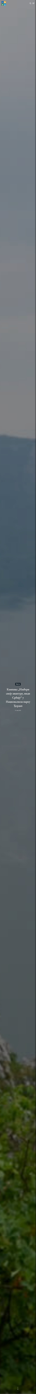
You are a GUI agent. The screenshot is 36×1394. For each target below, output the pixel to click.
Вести (18, 684)
